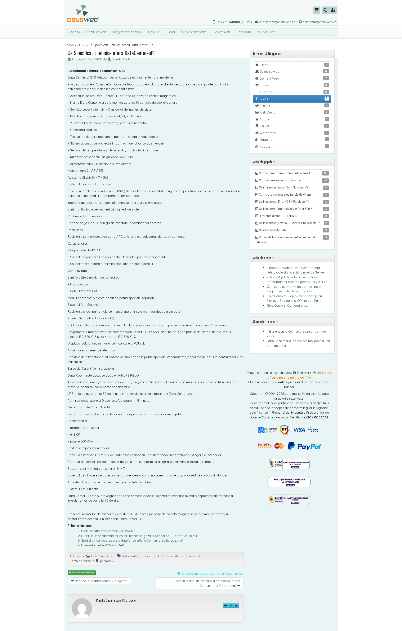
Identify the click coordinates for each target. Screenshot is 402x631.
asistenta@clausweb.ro (319, 22)
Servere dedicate (194, 32)
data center (130, 556)
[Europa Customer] (289, 482)
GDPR (81, 45)
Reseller (154, 32)
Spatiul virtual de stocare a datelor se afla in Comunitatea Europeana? (132, 540)
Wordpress (293, 133)
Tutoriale (293, 92)
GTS (199, 556)
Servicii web (267, 32)
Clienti (293, 65)
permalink (107, 561)
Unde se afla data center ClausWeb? (107, 531)
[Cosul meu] (316, 10)
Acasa (75, 32)
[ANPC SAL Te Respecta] (289, 464)
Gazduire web (96, 32)
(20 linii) (234, 22)
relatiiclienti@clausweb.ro (277, 22)
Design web (221, 32)
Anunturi (293, 106)
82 (123, 600)
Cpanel (293, 85)
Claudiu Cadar (122, 59)
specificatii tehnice (181, 556)
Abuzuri (293, 119)
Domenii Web (293, 78)
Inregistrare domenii (127, 32)
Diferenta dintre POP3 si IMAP (102, 545)
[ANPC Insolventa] (289, 500)
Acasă (69, 45)
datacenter (148, 556)
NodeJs (293, 146)
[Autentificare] (333, 10)
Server (293, 126)
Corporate (244, 32)
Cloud (170, 32)
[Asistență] (325, 10)
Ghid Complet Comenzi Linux (287, 305)
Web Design (293, 112)
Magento (293, 140)
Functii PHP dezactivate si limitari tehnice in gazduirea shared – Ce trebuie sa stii (139, 536)
